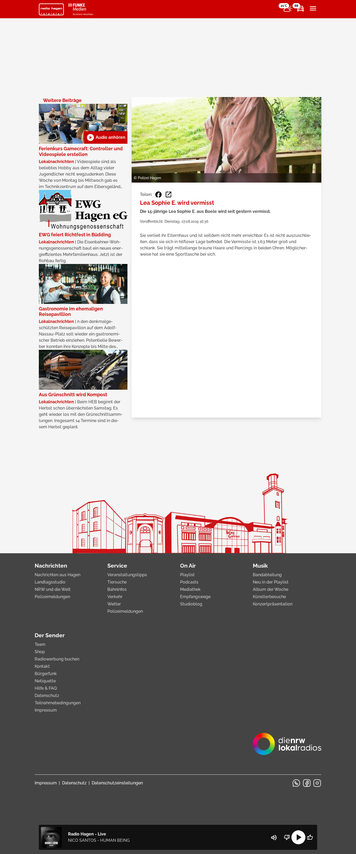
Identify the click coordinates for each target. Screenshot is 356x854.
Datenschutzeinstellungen (117, 782)
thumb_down (287, 837)
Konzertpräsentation (272, 604)
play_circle (298, 837)
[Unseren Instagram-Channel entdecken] (317, 783)
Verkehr (114, 596)
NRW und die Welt (53, 589)
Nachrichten (51, 565)
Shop (40, 651)
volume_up (274, 837)
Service (117, 565)
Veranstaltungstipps (127, 574)
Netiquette (45, 680)
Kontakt (42, 666)
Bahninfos (117, 589)
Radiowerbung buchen (57, 659)
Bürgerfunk (46, 673)
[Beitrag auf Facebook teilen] (158, 194)
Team (40, 644)
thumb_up (310, 837)
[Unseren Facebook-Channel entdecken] (307, 783)
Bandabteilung (267, 574)
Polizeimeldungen (52, 596)
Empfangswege (195, 596)
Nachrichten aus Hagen (57, 574)
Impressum (46, 710)
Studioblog (191, 604)
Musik (260, 565)
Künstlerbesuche (269, 596)
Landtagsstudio (50, 582)
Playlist (187, 574)
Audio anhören (105, 137)
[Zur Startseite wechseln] (51, 9)
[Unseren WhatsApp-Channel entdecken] (296, 783)
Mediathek (190, 589)
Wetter (114, 604)
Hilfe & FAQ (46, 688)
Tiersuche (117, 582)
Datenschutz (47, 695)
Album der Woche (270, 589)
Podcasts (189, 582)
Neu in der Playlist (271, 582)
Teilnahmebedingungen (58, 702)
